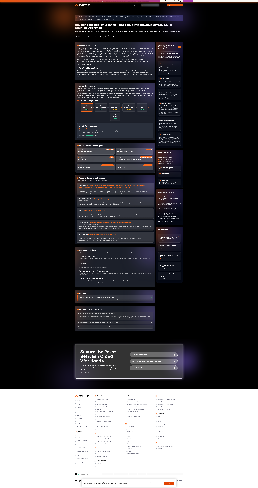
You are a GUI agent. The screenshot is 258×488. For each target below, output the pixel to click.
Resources (127, 5)
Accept (169, 483)
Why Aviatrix (135, 5)
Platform (95, 5)
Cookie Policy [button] (97, 483)
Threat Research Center (85, 473)
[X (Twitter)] (104, 36)
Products (102, 5)
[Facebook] (100, 36)
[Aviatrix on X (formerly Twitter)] (80, 481)
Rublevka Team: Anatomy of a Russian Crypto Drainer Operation (96, 297)
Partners (118, 5)
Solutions (110, 5)
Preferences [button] (124, 483)
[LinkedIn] (109, 36)
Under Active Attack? (176, 5)
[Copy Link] (113, 36)
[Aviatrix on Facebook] (76, 481)
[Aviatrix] (82, 5)
